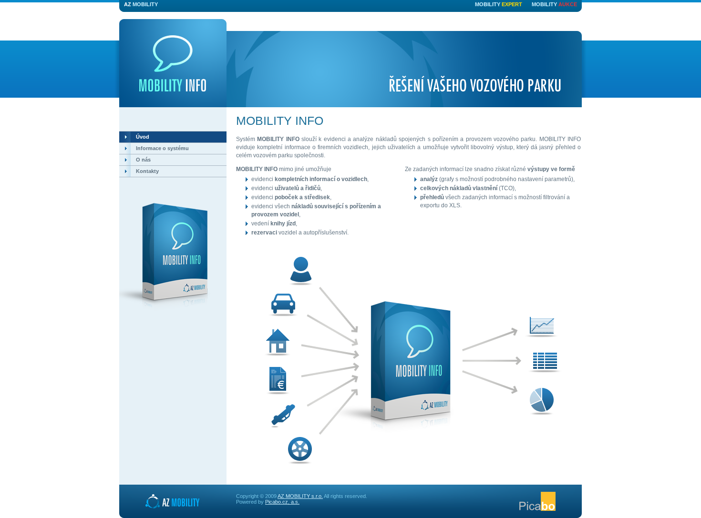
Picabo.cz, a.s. (282, 502)
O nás (143, 160)
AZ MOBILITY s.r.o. (300, 496)
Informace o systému (162, 148)
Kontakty (147, 171)
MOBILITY (141, 4)
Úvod (142, 137)
